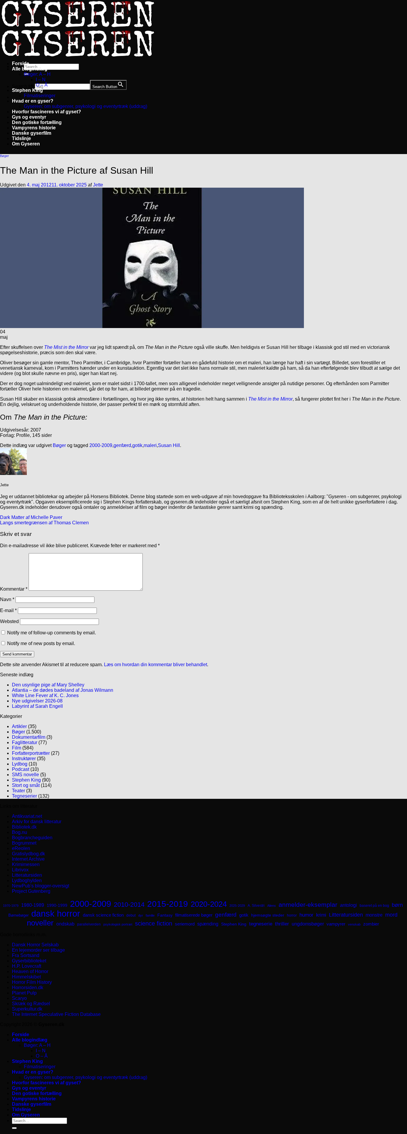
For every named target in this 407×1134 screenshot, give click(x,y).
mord (391, 915)
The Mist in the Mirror (66, 347)
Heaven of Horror (30, 971)
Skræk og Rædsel (31, 1003)
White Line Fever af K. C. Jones (45, 695)
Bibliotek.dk (24, 826)
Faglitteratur (24, 742)
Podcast (20, 769)
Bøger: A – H (37, 74)
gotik (137, 445)
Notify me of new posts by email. (41, 643)
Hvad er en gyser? (32, 100)
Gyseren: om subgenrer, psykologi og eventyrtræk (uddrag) (85, 106)
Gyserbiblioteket (29, 960)
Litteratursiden (27, 875)
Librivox (20, 869)
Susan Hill (169, 445)
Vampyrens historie (34, 127)
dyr (140, 915)
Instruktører (24, 758)
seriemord (185, 923)
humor (306, 915)
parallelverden (89, 924)
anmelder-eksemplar (308, 904)
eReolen (21, 848)
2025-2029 (237, 905)
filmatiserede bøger (193, 914)
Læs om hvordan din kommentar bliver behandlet (155, 664)
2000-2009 (100, 445)
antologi (348, 905)
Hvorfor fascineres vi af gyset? (46, 111)
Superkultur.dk (27, 1008)
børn (397, 905)
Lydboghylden (27, 880)
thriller (282, 924)
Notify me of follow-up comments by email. (51, 632)
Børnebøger (18, 915)
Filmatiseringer (39, 95)
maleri (150, 445)
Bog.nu (19, 832)
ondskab (65, 923)
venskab (354, 924)
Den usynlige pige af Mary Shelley (48, 684)
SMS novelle (25, 774)
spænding (207, 923)
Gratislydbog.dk (28, 853)
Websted (9, 621)
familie (150, 915)
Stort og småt (26, 785)
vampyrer (336, 924)
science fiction (153, 923)
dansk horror (55, 913)
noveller (40, 923)
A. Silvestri (256, 906)
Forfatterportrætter (31, 753)
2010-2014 (129, 904)
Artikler (19, 726)
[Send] (14, 1128)
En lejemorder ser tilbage (38, 950)
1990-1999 (57, 905)
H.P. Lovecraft (26, 966)
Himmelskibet (26, 976)
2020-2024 (209, 904)
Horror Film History (32, 982)
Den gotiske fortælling (37, 122)
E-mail (8, 610)
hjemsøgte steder (267, 915)
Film (16, 747)
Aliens (271, 905)
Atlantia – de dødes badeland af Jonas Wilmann (62, 690)
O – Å (42, 84)
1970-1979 (10, 905)
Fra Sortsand (25, 955)
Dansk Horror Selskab (35, 944)
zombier (371, 923)
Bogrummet (24, 843)
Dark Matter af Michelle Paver (31, 517)
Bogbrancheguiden (32, 837)
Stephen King (27, 90)
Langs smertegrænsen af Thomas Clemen (44, 522)
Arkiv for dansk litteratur (36, 821)
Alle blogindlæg (29, 68)
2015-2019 (167, 904)
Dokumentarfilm (28, 737)
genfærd (122, 445)
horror (292, 915)
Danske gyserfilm (31, 133)
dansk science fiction (103, 914)
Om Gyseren (26, 143)
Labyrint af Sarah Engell (37, 706)
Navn (7, 599)
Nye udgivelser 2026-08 (37, 700)
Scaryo (19, 998)
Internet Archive (28, 859)
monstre (374, 914)
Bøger (4, 156)
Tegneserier (24, 796)
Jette (98, 184)
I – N (41, 79)
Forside (20, 63)
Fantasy (165, 915)
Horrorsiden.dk (27, 987)
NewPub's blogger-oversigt (40, 885)
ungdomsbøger (308, 923)
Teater (18, 790)
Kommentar (13, 589)
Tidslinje (21, 138)
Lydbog (19, 763)
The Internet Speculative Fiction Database (56, 1014)
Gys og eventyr (29, 117)
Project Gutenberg (31, 891)
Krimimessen (26, 864)
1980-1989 (32, 905)
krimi (321, 914)
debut (131, 915)
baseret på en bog (374, 905)
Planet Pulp (24, 992)
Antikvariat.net (27, 816)
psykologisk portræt (117, 924)
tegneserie (260, 924)
